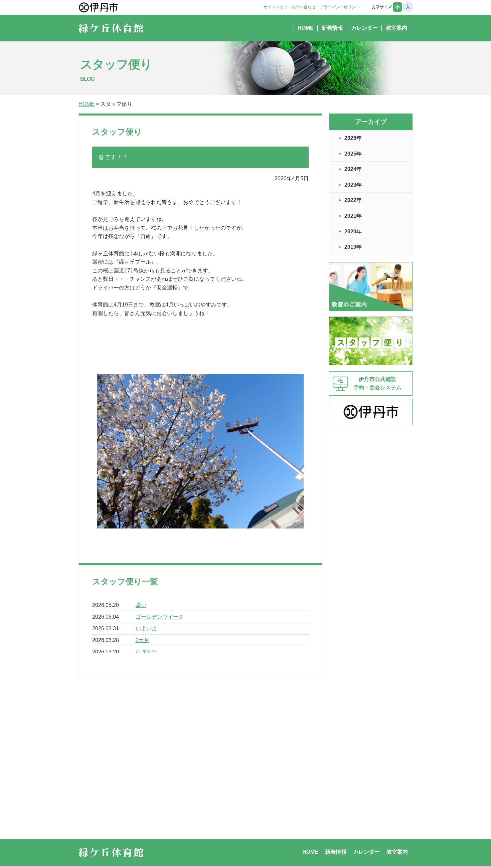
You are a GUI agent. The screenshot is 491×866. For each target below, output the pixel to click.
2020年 (353, 231)
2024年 (353, 169)
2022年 (353, 200)
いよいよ (146, 628)
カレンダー (364, 28)
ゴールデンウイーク (160, 617)
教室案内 (396, 28)
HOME (306, 28)
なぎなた (146, 652)
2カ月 (142, 640)
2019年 (353, 247)
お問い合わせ (304, 7)
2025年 (353, 154)
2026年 (353, 138)
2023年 (353, 185)
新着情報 (332, 28)
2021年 (353, 216)
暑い (141, 605)
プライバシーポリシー (340, 7)
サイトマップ (276, 7)
